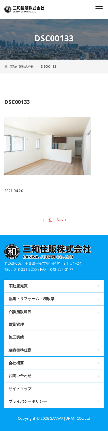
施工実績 (16, 337)
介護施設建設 (20, 311)
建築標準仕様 (20, 350)
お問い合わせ (20, 375)
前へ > (61, 220)
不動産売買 (18, 285)
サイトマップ (20, 388)
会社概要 (16, 362)
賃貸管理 (16, 324)
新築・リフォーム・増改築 (31, 298)
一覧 (48, 220)
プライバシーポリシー (28, 401)
